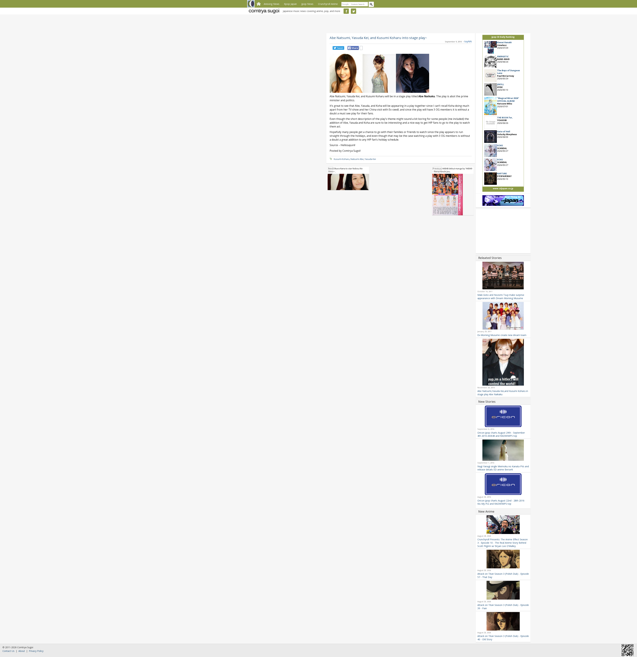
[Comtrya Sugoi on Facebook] (346, 11)
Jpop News (307, 3)
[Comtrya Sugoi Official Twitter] (353, 11)
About (21, 651)
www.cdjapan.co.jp (503, 188)
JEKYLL (500, 84)
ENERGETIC (503, 56)
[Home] (258, 3)
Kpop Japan (290, 3)
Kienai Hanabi (504, 42)
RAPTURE (502, 173)
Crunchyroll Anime (328, 3)
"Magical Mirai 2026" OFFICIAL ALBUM (508, 99)
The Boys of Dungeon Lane (508, 72)
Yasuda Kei (370, 159)
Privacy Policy (36, 651)
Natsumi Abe (357, 159)
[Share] (350, 48)
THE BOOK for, (505, 117)
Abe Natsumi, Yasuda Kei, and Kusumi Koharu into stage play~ (378, 37)
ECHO (500, 145)
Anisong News (271, 3)
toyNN (468, 41)
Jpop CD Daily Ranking (503, 37)
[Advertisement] (317, 23)
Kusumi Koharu (342, 159)
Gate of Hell (503, 131)
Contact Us (8, 651)
